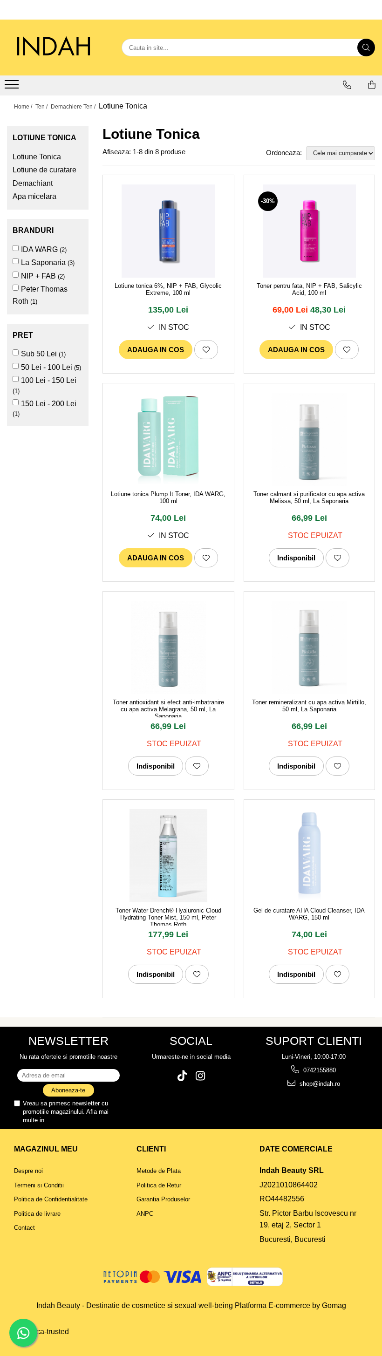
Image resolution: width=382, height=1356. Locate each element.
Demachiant (33, 183)
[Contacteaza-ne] (347, 84)
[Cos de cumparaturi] (372, 84)
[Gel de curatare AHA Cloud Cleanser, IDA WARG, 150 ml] (309, 855)
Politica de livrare (37, 1213)
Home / (24, 106)
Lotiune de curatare (44, 170)
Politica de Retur (158, 1185)
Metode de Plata (158, 1170)
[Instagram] (200, 1076)
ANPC (144, 1213)
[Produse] (13, 87)
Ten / (42, 106)
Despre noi (28, 1170)
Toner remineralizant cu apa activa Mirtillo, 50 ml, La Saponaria (309, 706)
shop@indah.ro (319, 1083)
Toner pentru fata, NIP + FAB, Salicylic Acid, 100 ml (309, 289)
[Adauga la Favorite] (206, 349)
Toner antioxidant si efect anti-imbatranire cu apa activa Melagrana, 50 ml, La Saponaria (168, 708)
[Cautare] (366, 47)
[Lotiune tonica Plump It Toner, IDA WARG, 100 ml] (168, 439)
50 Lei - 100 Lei (46, 367)
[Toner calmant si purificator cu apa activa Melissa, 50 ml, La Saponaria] (309, 439)
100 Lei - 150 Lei (48, 380)
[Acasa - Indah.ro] (53, 47)
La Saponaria (43, 262)
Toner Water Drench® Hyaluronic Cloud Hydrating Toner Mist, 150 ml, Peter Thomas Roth (168, 916)
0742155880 (318, 1070)
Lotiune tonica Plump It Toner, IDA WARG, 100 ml (168, 497)
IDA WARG (39, 249)
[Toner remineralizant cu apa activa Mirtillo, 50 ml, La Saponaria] (309, 647)
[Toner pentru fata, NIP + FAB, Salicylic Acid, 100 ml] (309, 231)
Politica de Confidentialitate (83, 1120)
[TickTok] (182, 1076)
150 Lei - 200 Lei (48, 404)
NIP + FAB (38, 276)
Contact (24, 1227)
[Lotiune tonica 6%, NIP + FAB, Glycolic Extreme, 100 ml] (168, 231)
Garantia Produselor (163, 1199)
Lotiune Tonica (37, 157)
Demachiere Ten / (74, 106)
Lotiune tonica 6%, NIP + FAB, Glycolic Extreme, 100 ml (168, 289)
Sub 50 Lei (39, 354)
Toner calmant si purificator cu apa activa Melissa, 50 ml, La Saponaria (309, 497)
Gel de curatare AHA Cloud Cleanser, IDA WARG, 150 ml (309, 914)
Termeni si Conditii (39, 1185)
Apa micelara (34, 196)
